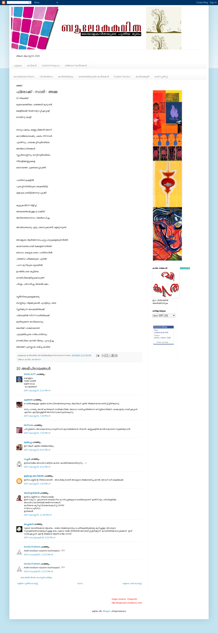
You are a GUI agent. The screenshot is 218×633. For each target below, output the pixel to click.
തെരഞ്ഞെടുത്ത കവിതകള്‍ (94, 76)
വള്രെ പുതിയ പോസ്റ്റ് (27, 583)
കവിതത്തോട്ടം (65, 76)
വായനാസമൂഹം (51, 65)
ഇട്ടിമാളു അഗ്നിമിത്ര (34, 476)
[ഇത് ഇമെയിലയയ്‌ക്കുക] (103, 355)
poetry (156, 338)
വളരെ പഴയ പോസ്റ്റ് (131, 583)
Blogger (106, 611)
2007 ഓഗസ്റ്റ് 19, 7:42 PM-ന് (37, 433)
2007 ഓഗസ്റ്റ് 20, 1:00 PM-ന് (37, 484)
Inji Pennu (28, 425)
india (169, 338)
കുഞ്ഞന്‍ (28, 400)
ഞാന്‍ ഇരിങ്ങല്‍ (31, 493)
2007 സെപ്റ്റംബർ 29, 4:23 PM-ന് (39, 537)
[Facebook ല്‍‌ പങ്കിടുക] (113, 355)
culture (163, 338)
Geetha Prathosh (32, 547)
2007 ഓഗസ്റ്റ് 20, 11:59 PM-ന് (37, 515)
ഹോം (80, 583)
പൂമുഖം (17, 65)
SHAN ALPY (30, 374)
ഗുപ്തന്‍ (27, 459)
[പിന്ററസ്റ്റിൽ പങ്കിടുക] (116, 355)
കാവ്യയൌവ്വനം (23, 76)
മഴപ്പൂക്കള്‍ (28, 524)
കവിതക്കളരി (142, 76)
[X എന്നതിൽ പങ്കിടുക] (109, 355)
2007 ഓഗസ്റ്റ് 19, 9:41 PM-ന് (37, 467)
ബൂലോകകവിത (161, 332)
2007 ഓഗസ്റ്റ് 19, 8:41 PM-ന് (37, 450)
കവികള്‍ (31, 65)
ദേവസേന (36, 359)
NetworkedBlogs (160, 327)
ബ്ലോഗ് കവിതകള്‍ (76, 65)
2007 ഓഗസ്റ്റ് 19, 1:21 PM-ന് (37, 390)
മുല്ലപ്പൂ (28, 442)
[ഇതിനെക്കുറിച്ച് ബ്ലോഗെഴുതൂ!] (106, 355)
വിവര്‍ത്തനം (46, 76)
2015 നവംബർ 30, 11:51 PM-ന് (38, 554)
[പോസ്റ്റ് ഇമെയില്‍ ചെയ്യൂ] (97, 355)
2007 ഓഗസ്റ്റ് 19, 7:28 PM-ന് (37, 416)
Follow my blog (162, 342)
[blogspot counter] (185, 269)
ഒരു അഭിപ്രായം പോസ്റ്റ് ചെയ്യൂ (36, 577)
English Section (122, 76)
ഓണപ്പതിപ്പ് (160, 76)
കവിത (28, 359)
